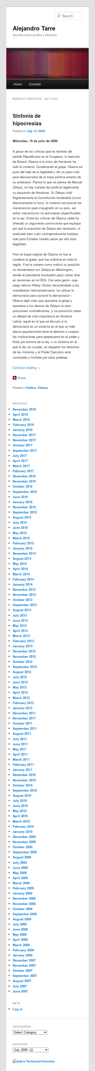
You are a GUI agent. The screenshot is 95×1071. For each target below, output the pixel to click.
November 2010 (24, 780)
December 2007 (24, 960)
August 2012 (22, 671)
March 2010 (21, 821)
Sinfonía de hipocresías (27, 119)
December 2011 (24, 713)
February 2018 (23, 424)
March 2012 (21, 697)
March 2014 (21, 574)
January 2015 (22, 548)
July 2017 (20, 455)
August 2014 (22, 558)
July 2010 (20, 800)
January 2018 (22, 429)
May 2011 (20, 749)
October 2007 (22, 970)
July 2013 (20, 615)
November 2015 (24, 507)
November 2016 (24, 481)
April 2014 (20, 568)
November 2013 (24, 594)
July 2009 (20, 862)
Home (18, 84)
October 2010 (22, 785)
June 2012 (20, 682)
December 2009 (24, 836)
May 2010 (20, 810)
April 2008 (20, 939)
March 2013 (21, 635)
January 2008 (22, 955)
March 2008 (21, 945)
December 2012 (24, 651)
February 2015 (23, 543)
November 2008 (24, 903)
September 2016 (25, 491)
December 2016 (24, 476)
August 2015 (22, 517)
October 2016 (22, 486)
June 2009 (20, 867)
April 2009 (20, 877)
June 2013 (20, 620)
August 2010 (22, 795)
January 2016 (22, 502)
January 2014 (22, 584)
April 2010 (20, 816)
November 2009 (24, 841)
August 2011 (22, 733)
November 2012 (24, 656)
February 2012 (23, 702)
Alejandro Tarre (34, 28)
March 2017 (21, 465)
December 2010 (24, 774)
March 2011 (21, 759)
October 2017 (22, 445)
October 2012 (22, 661)
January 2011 (22, 769)
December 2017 (24, 434)
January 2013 (22, 646)
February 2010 (23, 826)
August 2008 (22, 919)
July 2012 (20, 677)
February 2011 (23, 764)
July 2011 (20, 739)
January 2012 (22, 708)
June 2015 (20, 527)
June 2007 (20, 991)
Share (22, 377)
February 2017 (23, 471)
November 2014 (24, 553)
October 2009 (22, 847)
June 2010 (20, 805)
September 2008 (25, 914)
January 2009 (22, 893)
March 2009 (21, 883)
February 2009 (23, 888)
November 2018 (24, 409)
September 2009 (25, 852)
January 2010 (22, 831)
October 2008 (22, 908)
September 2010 (25, 790)
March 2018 (21, 419)
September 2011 (25, 728)
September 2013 (25, 604)
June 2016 (20, 496)
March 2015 (21, 538)
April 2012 (20, 692)
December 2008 (24, 898)
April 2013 (20, 630)
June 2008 (20, 929)
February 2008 (23, 950)
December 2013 (24, 589)
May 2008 (20, 934)
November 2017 (24, 440)
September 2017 (25, 450)
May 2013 (20, 625)
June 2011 (20, 744)
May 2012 (20, 687)
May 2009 (20, 872)
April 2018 (20, 414)
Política (31, 387)
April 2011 (20, 754)
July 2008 (20, 924)
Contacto (35, 84)
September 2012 (25, 666)
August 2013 (22, 610)
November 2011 (24, 718)
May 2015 (20, 533)
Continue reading (26, 367)
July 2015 (20, 522)
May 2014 (20, 563)
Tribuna (43, 387)
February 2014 (23, 579)
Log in (17, 1009)
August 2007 (22, 980)
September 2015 (25, 512)
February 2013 (23, 641)
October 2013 (22, 599)
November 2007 (24, 965)
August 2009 (22, 857)
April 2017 (20, 460)
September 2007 (25, 975)
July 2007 (20, 986)
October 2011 (22, 723)
